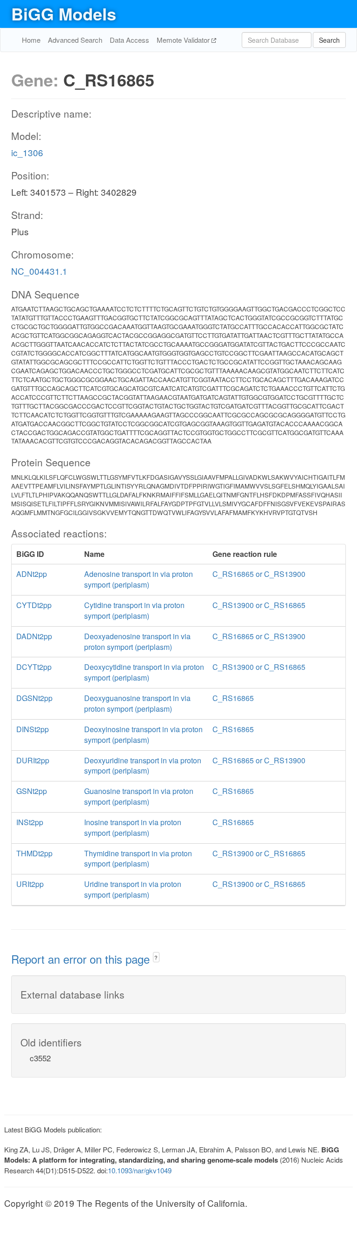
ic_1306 (27, 152)
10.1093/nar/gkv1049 (140, 1170)
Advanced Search (75, 40)
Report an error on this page (82, 959)
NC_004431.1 (39, 271)
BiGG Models (63, 13)
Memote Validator (184, 40)
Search (329, 40)
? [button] (156, 957)
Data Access (129, 40)
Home (31, 40)
